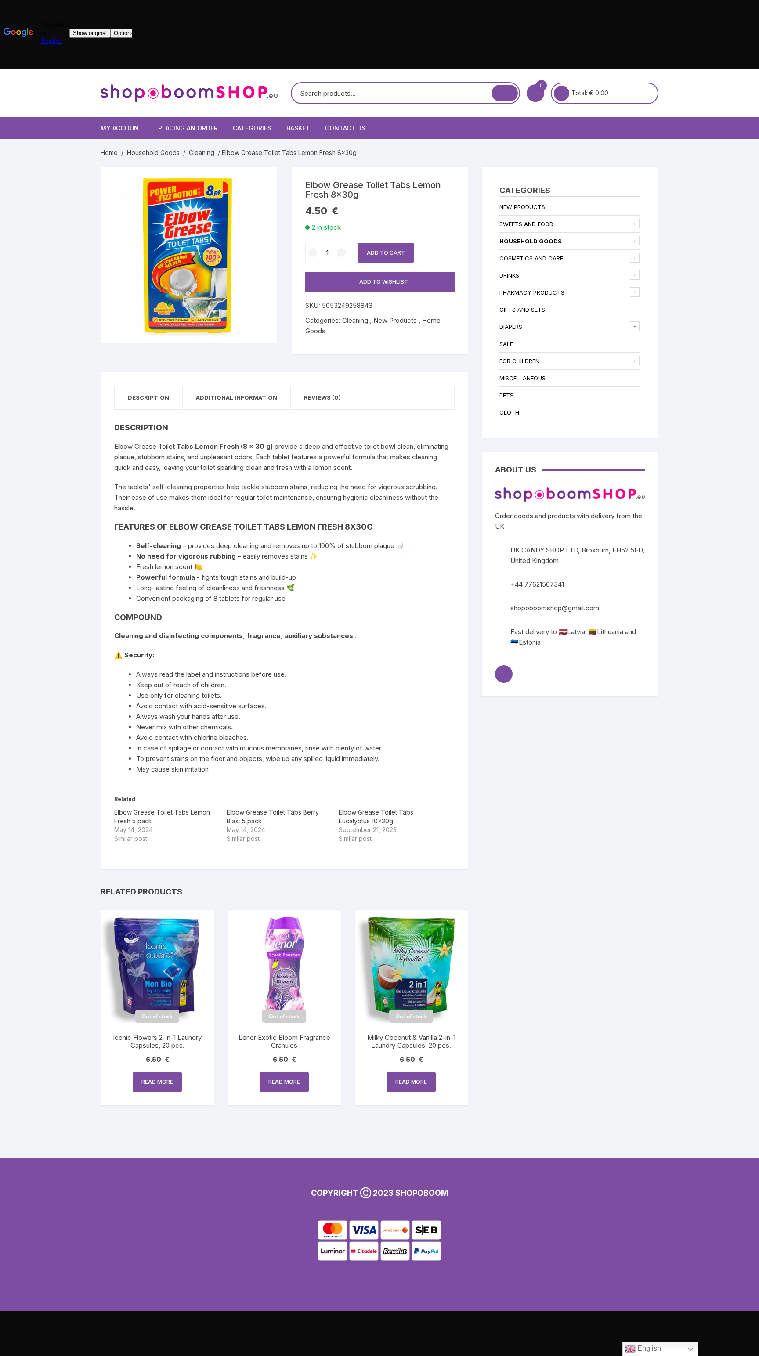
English (648, 1348)
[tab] (149, 397)
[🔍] (261, 182)
